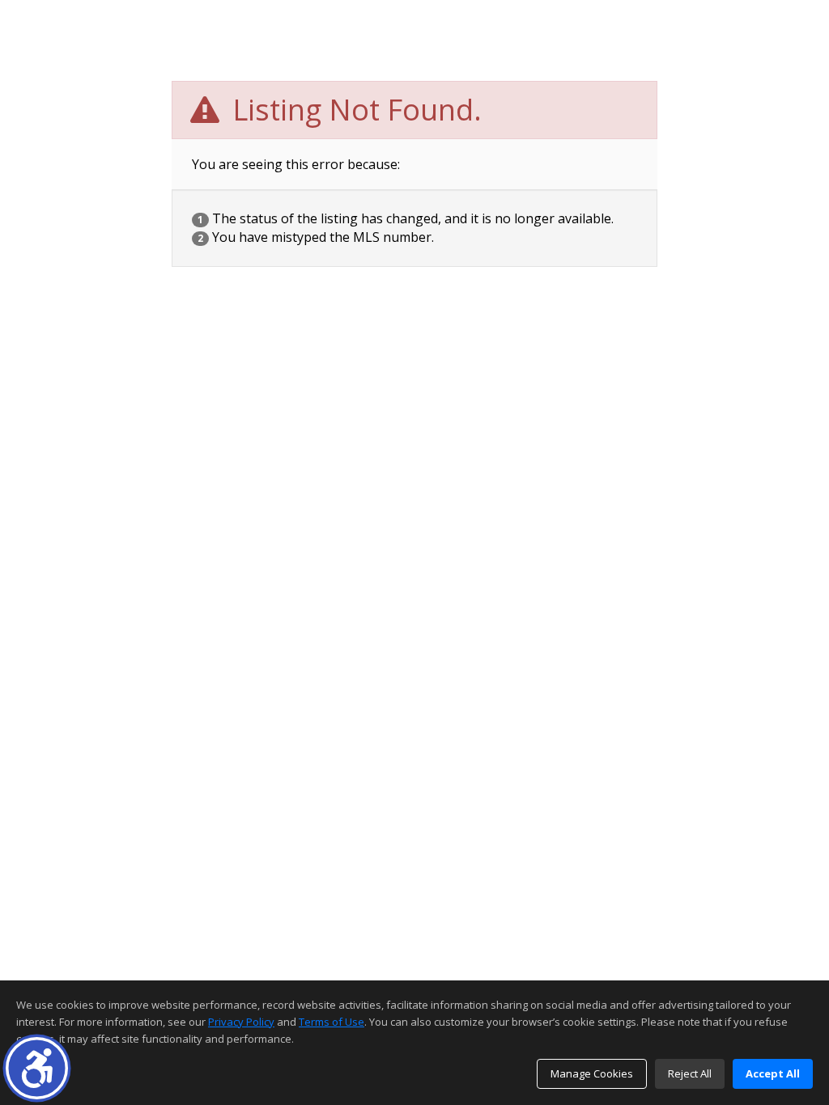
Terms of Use (331, 1021)
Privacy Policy (241, 1021)
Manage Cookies (592, 1073)
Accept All (773, 1073)
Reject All (690, 1073)
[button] (37, 1068)
